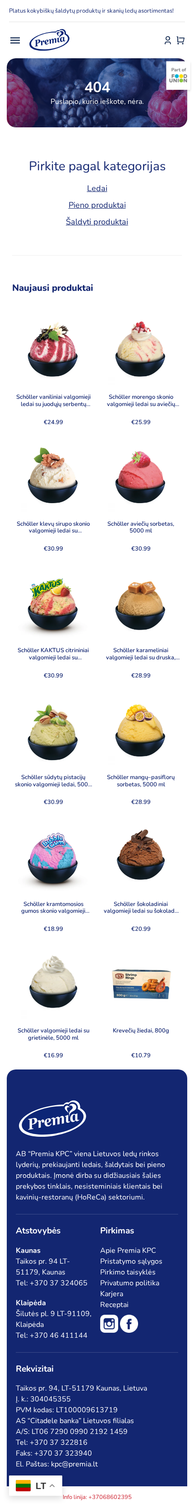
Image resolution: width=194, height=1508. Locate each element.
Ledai (97, 188)
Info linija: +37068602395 (97, 1497)
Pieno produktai (97, 205)
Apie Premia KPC (128, 1251)
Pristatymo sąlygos (131, 1261)
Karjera (111, 1294)
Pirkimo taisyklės (128, 1272)
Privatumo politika (129, 1283)
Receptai (114, 1305)
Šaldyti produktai (97, 221)
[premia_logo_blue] (49, 29)
